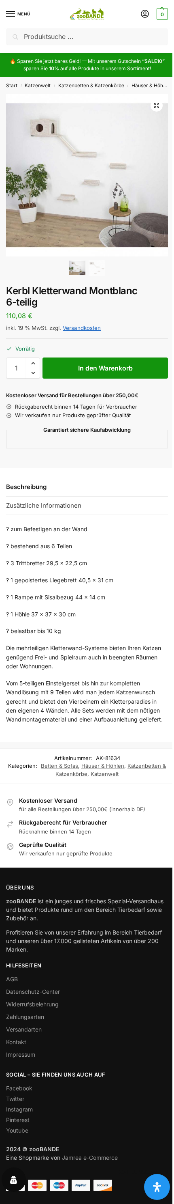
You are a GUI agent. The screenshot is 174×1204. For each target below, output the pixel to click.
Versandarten (24, 1029)
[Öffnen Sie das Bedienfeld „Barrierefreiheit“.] (157, 1187)
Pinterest (18, 1119)
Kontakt (16, 1041)
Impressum (20, 1054)
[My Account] (145, 14)
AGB (12, 979)
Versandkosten (82, 328)
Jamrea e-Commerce (90, 1157)
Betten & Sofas (59, 765)
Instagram (19, 1109)
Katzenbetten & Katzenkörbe (91, 85)
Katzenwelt (38, 85)
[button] (161, 14)
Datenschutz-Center (33, 991)
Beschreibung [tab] (26, 487)
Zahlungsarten (25, 1016)
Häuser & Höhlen (151, 85)
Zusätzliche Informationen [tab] (43, 505)
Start (11, 85)
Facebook (19, 1088)
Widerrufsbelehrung (32, 1004)
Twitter (15, 1098)
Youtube (17, 1130)
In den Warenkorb (105, 368)
